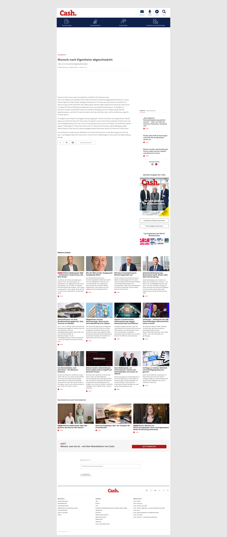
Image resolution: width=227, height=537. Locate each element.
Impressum (98, 510)
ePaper (97, 503)
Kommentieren (85, 142)
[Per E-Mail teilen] (73, 142)
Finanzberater (123, 25)
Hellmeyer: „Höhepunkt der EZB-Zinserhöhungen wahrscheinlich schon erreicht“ (156, 321)
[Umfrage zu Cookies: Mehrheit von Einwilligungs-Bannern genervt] (156, 358)
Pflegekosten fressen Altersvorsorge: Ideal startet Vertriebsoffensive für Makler (98, 321)
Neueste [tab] (142, 111)
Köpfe (59, 515)
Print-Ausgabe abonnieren (154, 226)
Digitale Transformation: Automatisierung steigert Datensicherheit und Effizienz (126, 321)
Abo (96, 501)
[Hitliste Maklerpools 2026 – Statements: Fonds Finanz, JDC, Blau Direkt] (71, 263)
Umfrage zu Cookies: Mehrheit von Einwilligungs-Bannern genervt (155, 370)
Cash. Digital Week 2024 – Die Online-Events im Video (149, 508)
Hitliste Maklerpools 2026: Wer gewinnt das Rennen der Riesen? (72, 426)
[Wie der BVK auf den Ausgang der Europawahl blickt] (99, 263)
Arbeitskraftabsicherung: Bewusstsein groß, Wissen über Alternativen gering (155, 275)
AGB (96, 506)
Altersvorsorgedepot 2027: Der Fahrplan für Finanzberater (112, 426)
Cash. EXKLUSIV (137, 503)
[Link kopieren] (60, 142)
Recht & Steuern (63, 512)
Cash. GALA (136, 510)
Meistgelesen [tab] (150, 111)
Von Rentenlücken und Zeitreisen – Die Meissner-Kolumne (68, 370)
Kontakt (98, 512)
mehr (147, 128)
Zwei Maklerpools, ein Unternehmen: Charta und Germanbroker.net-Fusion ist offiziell (126, 371)
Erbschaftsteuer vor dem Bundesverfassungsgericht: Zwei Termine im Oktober (70, 321)
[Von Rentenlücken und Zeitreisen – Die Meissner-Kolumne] (71, 358)
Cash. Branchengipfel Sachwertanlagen (146, 512)
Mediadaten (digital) (101, 515)
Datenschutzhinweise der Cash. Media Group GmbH (111, 508)
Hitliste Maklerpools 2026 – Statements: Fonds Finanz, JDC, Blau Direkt (71, 275)
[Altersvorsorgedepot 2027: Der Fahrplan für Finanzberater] (113, 414)
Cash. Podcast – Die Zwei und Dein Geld (145, 517)
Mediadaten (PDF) (100, 517)
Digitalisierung (62, 510)
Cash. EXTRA (136, 501)
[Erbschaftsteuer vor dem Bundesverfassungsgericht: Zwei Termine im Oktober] (71, 310)
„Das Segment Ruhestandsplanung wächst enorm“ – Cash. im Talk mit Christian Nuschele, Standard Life (155, 122)
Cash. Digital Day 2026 (140, 506)
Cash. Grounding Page (102, 524)
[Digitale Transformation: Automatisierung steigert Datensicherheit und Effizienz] (127, 310)
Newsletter (99, 519)
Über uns (98, 521)
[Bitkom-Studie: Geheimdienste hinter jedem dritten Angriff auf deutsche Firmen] (99, 358)
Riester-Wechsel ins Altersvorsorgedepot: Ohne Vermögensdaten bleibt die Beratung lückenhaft (151, 427)
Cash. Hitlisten (137, 515)
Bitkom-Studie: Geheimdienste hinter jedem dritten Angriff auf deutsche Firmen (155, 151)
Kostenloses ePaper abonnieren (154, 220)
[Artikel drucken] (66, 142)
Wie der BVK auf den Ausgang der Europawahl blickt (99, 274)
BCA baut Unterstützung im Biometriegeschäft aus (125, 274)
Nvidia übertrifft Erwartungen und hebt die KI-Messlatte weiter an (155, 137)
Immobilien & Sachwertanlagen (155, 25)
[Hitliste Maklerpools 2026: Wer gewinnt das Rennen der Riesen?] (76, 414)
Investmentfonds (95, 25)
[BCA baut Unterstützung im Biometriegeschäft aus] (127, 263)
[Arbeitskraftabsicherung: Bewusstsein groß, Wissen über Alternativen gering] (156, 263)
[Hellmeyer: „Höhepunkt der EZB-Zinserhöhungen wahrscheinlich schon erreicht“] (156, 310)
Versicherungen (66, 25)
